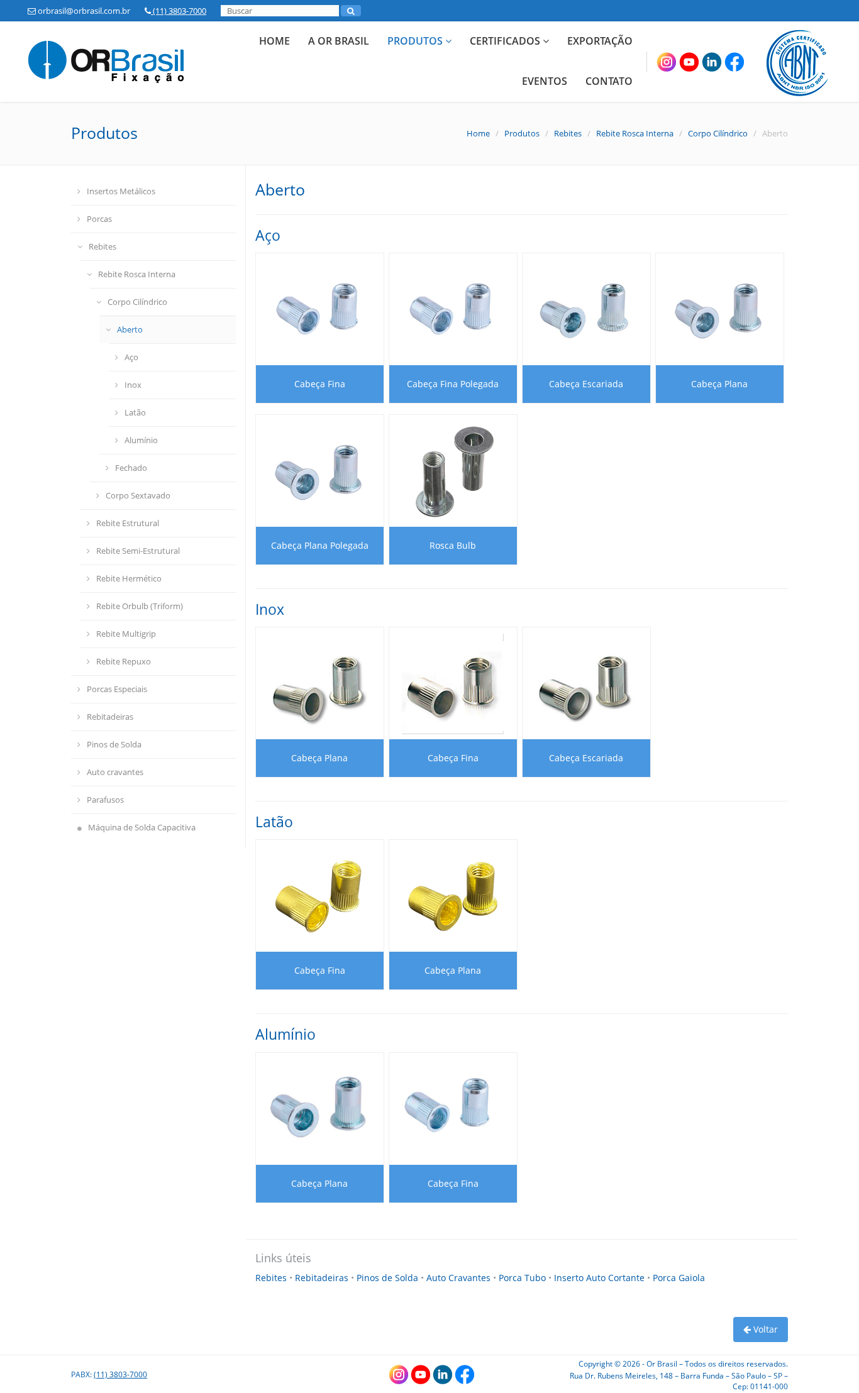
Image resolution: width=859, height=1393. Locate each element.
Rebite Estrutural (127, 523)
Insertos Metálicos (121, 191)
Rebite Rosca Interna (634, 133)
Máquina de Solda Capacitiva (142, 827)
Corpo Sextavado (138, 495)
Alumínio (141, 440)
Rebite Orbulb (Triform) (139, 606)
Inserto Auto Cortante (600, 1278)
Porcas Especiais (117, 689)
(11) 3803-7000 (178, 10)
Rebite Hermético (129, 578)
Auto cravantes (115, 772)
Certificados (506, 41)
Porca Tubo (523, 1278)
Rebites (568, 133)
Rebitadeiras (110, 716)
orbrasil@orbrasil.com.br (83, 10)
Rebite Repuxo (123, 661)
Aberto (130, 329)
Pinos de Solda (114, 744)
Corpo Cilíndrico (718, 133)
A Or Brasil (338, 41)
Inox (133, 384)
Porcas (99, 218)
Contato (609, 81)
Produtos (416, 41)
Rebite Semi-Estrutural (138, 550)
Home (274, 41)
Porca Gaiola (679, 1278)
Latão (135, 412)
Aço (131, 357)
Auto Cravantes (459, 1278)
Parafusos (105, 799)
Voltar (764, 1329)
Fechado (131, 467)
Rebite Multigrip (126, 633)
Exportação (600, 41)
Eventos (544, 81)
